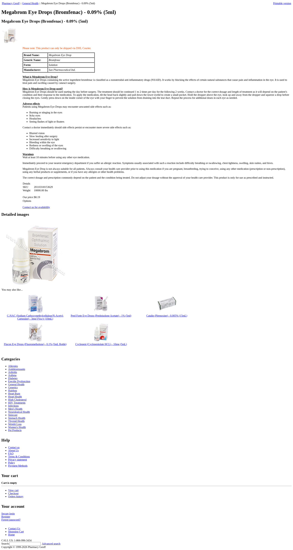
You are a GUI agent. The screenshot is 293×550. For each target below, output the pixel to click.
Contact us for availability (36, 207)
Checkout (13, 493)
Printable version (282, 3)
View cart (13, 490)
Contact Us (14, 528)
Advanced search (51, 543)
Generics (13, 387)
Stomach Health (16, 418)
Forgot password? (11, 519)
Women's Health (17, 427)
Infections (13, 405)
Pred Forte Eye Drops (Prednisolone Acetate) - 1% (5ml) (101, 315)
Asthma (12, 375)
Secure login (8, 513)
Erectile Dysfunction (19, 381)
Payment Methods (17, 465)
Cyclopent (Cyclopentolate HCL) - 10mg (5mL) (101, 344)
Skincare (12, 415)
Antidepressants (16, 369)
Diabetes (12, 378)
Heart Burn (14, 393)
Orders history (15, 496)
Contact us (13, 447)
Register (5, 516)
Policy (11, 462)
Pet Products (15, 430)
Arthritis (12, 372)
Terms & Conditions (19, 456)
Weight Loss (15, 424)
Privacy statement (17, 459)
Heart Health (15, 396)
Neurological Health (19, 411)
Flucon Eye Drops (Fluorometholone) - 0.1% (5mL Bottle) (35, 344)
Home (11, 534)
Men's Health (15, 408)
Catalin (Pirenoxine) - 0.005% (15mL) (166, 315)
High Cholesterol (17, 399)
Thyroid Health (16, 421)
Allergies (13, 366)
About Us (13, 450)
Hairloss (12, 390)
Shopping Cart (16, 531)
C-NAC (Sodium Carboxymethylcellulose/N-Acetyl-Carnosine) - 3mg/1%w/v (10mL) (35, 317)
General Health (30, 3)
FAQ (11, 453)
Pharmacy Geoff (10, 3)
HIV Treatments (16, 402)
